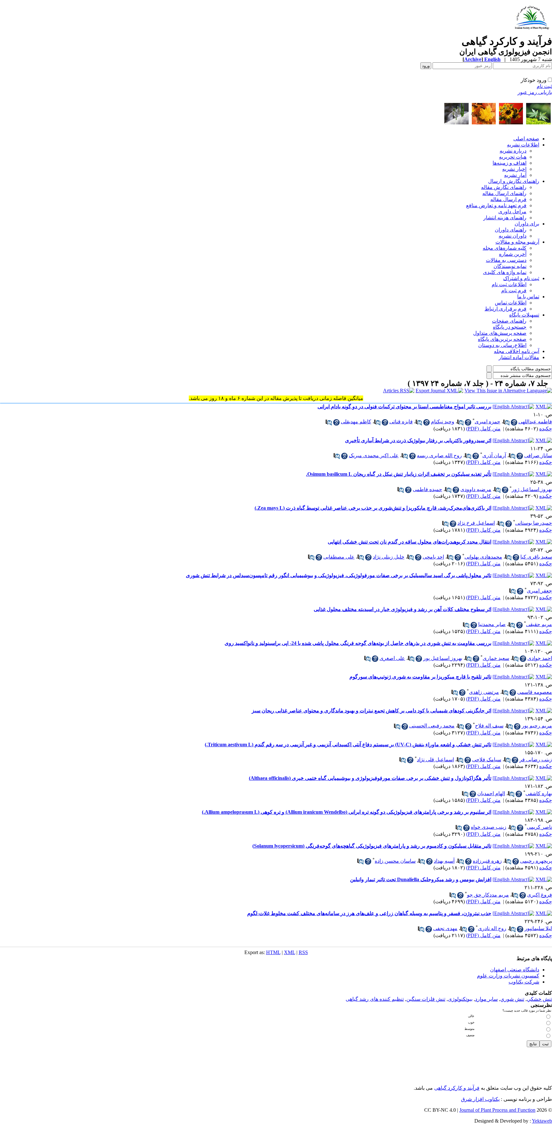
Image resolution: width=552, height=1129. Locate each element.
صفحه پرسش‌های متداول (499, 333)
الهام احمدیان (491, 793)
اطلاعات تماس (510, 302)
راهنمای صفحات (509, 321)
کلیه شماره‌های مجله (504, 248)
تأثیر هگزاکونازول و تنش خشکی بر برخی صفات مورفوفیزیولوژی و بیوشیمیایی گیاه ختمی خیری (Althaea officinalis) (370, 778)
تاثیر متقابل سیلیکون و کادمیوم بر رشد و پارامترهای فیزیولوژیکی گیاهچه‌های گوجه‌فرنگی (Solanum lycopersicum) (371, 846)
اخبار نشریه (514, 169)
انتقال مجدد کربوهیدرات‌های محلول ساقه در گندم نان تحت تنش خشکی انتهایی (409, 542)
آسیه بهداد (444, 861)
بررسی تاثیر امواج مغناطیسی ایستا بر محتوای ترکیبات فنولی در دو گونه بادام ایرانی (404, 406)
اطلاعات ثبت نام (509, 284)
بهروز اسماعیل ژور (532, 489)
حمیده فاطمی (427, 489)
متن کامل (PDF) (483, 428)
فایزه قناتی (401, 421)
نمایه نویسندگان (510, 266)
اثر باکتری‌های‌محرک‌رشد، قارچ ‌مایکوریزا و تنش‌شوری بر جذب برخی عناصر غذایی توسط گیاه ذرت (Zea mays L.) (373, 508)
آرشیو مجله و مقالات (517, 242)
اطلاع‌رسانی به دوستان (502, 345)
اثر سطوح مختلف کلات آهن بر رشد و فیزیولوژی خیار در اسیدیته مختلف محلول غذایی (402, 609)
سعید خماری (496, 658)
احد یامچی (433, 557)
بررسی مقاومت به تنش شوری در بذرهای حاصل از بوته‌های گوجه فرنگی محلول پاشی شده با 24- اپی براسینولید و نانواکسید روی (358, 643)
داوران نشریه (512, 236)
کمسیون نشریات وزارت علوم (508, 975)
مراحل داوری (512, 211)
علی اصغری (392, 658)
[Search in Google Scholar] (514, 422)
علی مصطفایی (339, 557)
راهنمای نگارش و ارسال (513, 181)
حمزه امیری (487, 421)
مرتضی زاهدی (484, 692)
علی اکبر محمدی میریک (374, 455)
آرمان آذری (494, 455)
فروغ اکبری (539, 895)
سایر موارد (486, 999)
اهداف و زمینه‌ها (509, 163)
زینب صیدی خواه (488, 827)
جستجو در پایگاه (509, 327)
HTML (273, 952)
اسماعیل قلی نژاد (435, 759)
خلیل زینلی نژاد (388, 557)
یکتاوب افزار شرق (480, 1099)
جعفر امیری (539, 590)
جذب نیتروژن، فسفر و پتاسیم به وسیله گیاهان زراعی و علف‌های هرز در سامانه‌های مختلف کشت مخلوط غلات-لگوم (369, 913)
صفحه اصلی (526, 138)
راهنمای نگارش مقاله (503, 187)
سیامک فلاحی (486, 759)
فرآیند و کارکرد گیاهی (456, 1088)
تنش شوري (512, 999)
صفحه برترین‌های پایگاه (502, 339)
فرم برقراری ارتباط (505, 308)
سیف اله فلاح (489, 725)
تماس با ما (528, 296)
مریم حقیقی (539, 624)
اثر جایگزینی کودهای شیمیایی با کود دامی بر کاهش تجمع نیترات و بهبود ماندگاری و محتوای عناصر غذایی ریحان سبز (371, 710)
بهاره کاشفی (538, 793)
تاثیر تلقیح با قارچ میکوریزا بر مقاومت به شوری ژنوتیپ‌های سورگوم (420, 676)
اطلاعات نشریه (523, 144)
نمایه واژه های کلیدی (504, 272)
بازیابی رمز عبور (535, 92)
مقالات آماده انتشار (519, 357)
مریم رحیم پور (537, 725)
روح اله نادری (492, 928)
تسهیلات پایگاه (524, 315)
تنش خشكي (539, 999)
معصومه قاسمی (534, 692)
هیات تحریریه (512, 157)
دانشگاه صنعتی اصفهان (514, 969)
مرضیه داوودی (475, 489)
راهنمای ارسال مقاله (504, 193)
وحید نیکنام (442, 421)
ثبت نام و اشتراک (521, 278)
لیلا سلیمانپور (538, 928)
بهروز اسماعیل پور (442, 658)
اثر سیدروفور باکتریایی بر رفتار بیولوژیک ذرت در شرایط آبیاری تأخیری (418, 440)
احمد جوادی (539, 658)
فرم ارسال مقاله (508, 199)
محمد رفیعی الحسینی (432, 725)
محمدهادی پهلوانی (483, 557)
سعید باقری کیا (536, 557)
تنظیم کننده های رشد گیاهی (375, 999)
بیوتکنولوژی (460, 999)
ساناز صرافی (538, 455)
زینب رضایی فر (535, 759)
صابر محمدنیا (492, 624)
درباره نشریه (513, 150)
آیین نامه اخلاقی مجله (516, 351)
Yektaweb (542, 1121)
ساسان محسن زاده (395, 861)
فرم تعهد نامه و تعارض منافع (496, 205)
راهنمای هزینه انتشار (504, 217)
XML (289, 952)
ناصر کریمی (539, 827)
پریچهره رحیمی (536, 861)
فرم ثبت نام (513, 290)
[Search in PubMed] (506, 422)
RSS (303, 952)
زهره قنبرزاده (487, 861)
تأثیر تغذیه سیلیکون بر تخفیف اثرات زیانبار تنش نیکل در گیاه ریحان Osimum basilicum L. (398, 474)
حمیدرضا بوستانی (533, 523)
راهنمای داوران (510, 229)
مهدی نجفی (445, 928)
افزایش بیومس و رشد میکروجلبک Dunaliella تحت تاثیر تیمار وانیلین (420, 879)
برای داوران (527, 223)
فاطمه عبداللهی (535, 421)
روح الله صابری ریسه (439, 455)
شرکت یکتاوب (524, 981)
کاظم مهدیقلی (356, 421)
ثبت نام (544, 86)
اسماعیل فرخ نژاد (476, 523)
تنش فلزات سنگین (425, 999)
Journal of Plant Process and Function (497, 1110)
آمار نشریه (515, 175)
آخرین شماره (512, 254)
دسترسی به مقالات (506, 260)
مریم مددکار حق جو (488, 895)
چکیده (545, 428)
